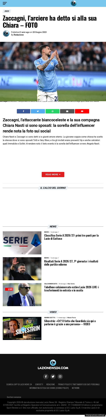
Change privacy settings (95, 415)
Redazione (19, 35)
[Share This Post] (53, 111)
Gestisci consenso (14, 397)
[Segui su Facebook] (46, 376)
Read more (52, 174)
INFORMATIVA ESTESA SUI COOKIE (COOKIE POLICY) (49, 387)
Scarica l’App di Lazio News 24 (19, 384)
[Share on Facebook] (24, 111)
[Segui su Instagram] (60, 376)
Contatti (39, 384)
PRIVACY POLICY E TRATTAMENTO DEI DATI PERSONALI (79, 384)
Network (75, 387)
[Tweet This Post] (38, 111)
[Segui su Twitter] (53, 376)
